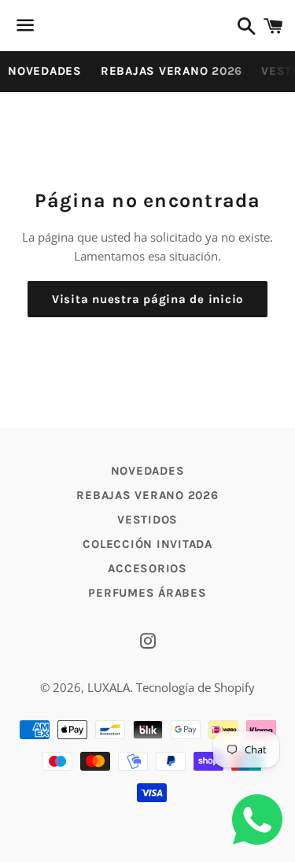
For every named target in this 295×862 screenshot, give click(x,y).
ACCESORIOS (147, 568)
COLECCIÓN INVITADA (147, 544)
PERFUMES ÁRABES (147, 593)
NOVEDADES (45, 71)
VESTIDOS (147, 519)
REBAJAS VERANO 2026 (171, 71)
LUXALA (108, 687)
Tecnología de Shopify (195, 687)
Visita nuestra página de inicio (147, 299)
